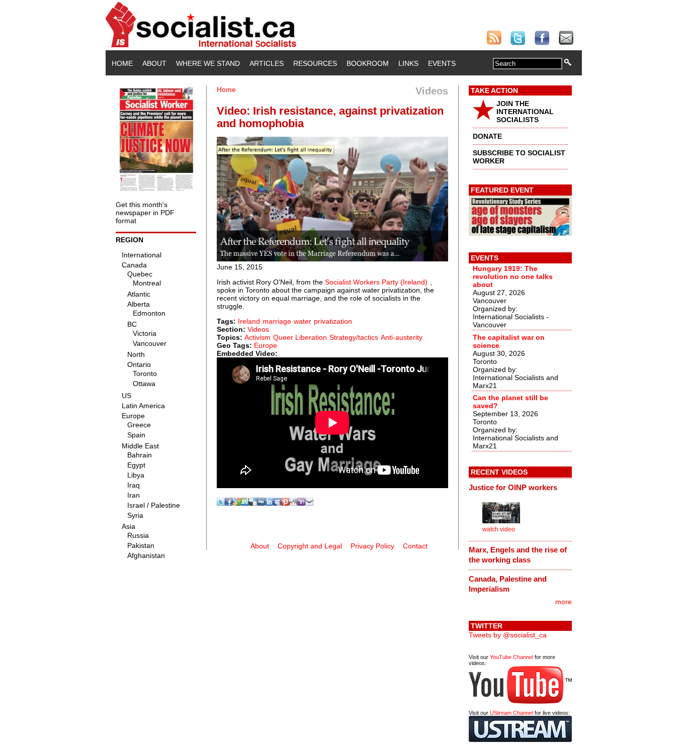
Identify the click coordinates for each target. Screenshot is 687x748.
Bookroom (368, 63)
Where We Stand (208, 63)
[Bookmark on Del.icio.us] (253, 503)
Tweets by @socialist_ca (508, 635)
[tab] (520, 487)
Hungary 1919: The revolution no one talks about (513, 276)
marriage (277, 321)
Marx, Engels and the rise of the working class (518, 554)
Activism (257, 337)
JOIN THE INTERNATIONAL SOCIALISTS (525, 112)
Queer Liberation (300, 337)
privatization (333, 321)
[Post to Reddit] (293, 503)
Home (122, 63)
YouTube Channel (511, 657)
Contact (415, 546)
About (154, 63)
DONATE (487, 136)
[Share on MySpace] (277, 503)
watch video (498, 529)
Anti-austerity (401, 337)
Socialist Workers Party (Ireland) (376, 282)
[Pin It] (285, 503)
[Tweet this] (221, 503)
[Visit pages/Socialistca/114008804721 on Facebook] (229, 503)
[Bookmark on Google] (237, 503)
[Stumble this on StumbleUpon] (245, 503)
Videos (258, 329)
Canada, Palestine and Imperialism (508, 584)
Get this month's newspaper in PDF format (145, 213)
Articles (266, 63)
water (302, 321)
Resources (315, 63)
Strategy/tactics (353, 337)
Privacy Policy (372, 546)
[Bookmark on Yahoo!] (301, 503)
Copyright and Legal (310, 546)
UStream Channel (511, 713)
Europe (265, 345)
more (563, 602)
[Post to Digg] (261, 503)
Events (442, 63)
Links (408, 63)
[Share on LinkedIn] (269, 503)
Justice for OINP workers (513, 487)
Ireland (249, 321)
